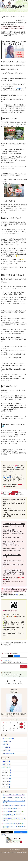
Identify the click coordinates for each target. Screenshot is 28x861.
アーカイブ (5, 758)
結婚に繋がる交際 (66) (9, 753)
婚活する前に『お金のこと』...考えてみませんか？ (14, 801)
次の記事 (20, 681)
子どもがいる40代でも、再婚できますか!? (14, 795)
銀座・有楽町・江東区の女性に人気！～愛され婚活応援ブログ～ (14, 7)
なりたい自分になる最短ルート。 (12, 808)
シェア (11, 656)
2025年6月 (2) (6, 761)
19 (21, 727)
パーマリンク (6, 653)
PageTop (23, 666)
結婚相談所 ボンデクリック (21, 849)
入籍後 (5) (5, 744)
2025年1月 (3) (6, 767)
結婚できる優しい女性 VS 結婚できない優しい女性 (14, 819)
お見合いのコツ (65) (8, 738)
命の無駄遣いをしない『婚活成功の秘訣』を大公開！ (14, 827)
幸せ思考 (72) (6, 747)
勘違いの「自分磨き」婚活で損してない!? (14, 798)
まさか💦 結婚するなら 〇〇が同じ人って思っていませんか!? (14, 815)
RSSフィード (6, 835)
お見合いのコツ (14, 653)
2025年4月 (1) (6, 764)
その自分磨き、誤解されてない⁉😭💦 (13, 823)
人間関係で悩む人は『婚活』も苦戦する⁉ (14, 805)
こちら (19, 88)
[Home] (1, 660)
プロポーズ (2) (7, 741)
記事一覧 (14, 683)
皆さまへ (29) (6, 750)
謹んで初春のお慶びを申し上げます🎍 (13, 811)
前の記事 (8, 681)
